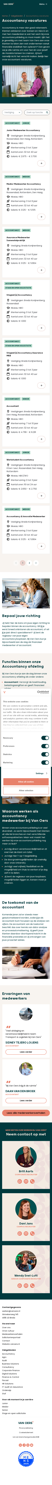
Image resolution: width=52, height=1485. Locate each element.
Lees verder (26, 1051)
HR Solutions (7, 1383)
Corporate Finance (11, 1370)
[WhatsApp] (19, 1181)
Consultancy (8, 1367)
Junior (5, 1403)
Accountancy (8, 1354)
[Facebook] (24, 1445)
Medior (5, 1406)
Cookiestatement (26, 1432)
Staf (4, 1393)
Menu (42, 4)
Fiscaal (5, 1380)
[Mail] (26, 1181)
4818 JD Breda (8, 1317)
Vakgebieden (17, 16)
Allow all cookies (26, 782)
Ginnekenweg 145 (10, 1314)
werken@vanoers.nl (11, 1311)
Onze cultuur (8, 1330)
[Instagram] (27, 1445)
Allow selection (26, 790)
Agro (4, 1357)
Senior (5, 1410)
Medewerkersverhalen (12, 1334)
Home (5, 16)
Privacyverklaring (26, 1428)
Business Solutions (10, 1363)
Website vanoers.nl (11, 1344)
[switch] (45, 746)
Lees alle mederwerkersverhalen (26, 1113)
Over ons (6, 1327)
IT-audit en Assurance (12, 1387)
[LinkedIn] (20, 1445)
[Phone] (32, 1181)
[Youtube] (31, 1445)
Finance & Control (10, 1377)
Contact (6, 1340)
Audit (4, 1360)
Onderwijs (6, 1390)
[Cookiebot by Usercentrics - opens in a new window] (37, 692)
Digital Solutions (9, 1373)
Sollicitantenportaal (11, 1337)
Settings (40, 773)
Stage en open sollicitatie (14, 1413)
